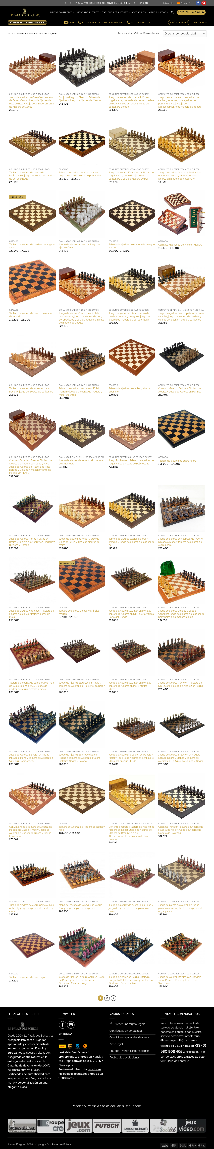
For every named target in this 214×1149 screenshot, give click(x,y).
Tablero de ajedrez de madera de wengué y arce (132, 246)
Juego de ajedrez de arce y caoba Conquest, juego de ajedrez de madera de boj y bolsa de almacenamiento (181, 613)
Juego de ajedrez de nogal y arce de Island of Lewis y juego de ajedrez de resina (79, 541)
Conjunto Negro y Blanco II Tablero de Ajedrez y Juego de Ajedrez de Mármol (80, 99)
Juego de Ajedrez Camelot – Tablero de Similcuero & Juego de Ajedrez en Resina (180, 684)
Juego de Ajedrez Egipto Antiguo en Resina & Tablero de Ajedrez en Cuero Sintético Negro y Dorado (79, 757)
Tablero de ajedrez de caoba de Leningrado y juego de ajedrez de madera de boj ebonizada (32, 175)
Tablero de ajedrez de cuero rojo (27, 977)
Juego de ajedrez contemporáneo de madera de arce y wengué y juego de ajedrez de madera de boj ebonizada (129, 316)
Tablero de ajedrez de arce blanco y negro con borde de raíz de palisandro (80, 174)
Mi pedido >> (199, 22)
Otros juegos (157, 12)
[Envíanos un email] (71, 1025)
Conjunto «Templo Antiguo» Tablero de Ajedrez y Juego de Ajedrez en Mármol (179, 390)
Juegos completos (60, 12)
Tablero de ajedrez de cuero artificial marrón (79, 612)
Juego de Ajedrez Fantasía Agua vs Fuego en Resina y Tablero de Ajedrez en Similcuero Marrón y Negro (81, 979)
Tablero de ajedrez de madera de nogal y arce (32, 246)
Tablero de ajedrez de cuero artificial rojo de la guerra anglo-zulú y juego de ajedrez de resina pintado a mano (31, 685)
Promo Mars (179, 22)
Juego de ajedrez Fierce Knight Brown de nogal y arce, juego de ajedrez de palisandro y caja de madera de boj (131, 175)
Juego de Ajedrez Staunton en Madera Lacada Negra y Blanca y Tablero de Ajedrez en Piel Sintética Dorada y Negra (180, 757)
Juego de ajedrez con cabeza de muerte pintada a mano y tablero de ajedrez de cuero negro (180, 541)
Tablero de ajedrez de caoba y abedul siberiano (129, 390)
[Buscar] (172, 12)
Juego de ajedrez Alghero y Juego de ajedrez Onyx (79, 246)
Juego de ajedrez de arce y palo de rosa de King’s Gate (81, 462)
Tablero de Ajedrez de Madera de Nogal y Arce (82, 828)
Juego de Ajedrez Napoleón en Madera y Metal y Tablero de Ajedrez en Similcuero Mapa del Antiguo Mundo (131, 757)
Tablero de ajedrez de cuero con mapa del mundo (30, 315)
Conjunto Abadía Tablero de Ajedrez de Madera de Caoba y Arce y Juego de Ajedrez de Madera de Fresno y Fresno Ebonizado (30, 831)
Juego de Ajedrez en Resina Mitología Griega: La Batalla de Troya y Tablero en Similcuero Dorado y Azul (131, 979)
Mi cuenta (168, 3)
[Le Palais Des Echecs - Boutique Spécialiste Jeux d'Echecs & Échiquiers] (26, 12)
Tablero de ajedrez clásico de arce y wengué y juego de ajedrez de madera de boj (131, 541)
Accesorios (138, 12)
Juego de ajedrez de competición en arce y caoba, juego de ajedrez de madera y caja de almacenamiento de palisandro (181, 316)
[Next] (113, 998)
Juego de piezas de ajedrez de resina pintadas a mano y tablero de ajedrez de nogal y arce (180, 908)
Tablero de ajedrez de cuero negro (177, 460)
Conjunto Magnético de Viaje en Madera (180, 244)
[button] (191, 12)
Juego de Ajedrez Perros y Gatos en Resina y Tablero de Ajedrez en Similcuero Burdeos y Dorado (32, 541)
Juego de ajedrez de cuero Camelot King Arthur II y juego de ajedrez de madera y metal (31, 908)
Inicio (10, 33)
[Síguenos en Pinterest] (203, 3)
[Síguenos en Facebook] (198, 3)
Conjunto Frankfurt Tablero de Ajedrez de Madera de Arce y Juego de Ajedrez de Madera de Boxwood (180, 829)
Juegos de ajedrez (87, 12)
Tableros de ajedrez (115, 12)
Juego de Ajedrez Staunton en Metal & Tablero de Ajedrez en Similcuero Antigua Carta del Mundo (131, 613)
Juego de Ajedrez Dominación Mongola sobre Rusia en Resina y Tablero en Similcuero (179, 979)
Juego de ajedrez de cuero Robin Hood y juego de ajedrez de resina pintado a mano (131, 908)
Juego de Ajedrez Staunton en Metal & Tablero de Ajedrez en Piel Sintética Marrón (130, 685)
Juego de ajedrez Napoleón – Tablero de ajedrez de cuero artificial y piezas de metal (31, 613)
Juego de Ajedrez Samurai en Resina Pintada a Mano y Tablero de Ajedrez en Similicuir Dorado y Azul (31, 757)
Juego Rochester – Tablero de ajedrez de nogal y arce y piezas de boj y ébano (131, 462)
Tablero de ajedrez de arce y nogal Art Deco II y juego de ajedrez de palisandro (31, 390)
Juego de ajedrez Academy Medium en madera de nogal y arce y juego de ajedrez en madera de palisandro (179, 175)
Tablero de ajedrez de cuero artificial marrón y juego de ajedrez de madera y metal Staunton (80, 391)
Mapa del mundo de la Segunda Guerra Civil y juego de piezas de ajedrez (80, 906)
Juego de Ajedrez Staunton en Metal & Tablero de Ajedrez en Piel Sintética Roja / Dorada (82, 685)
